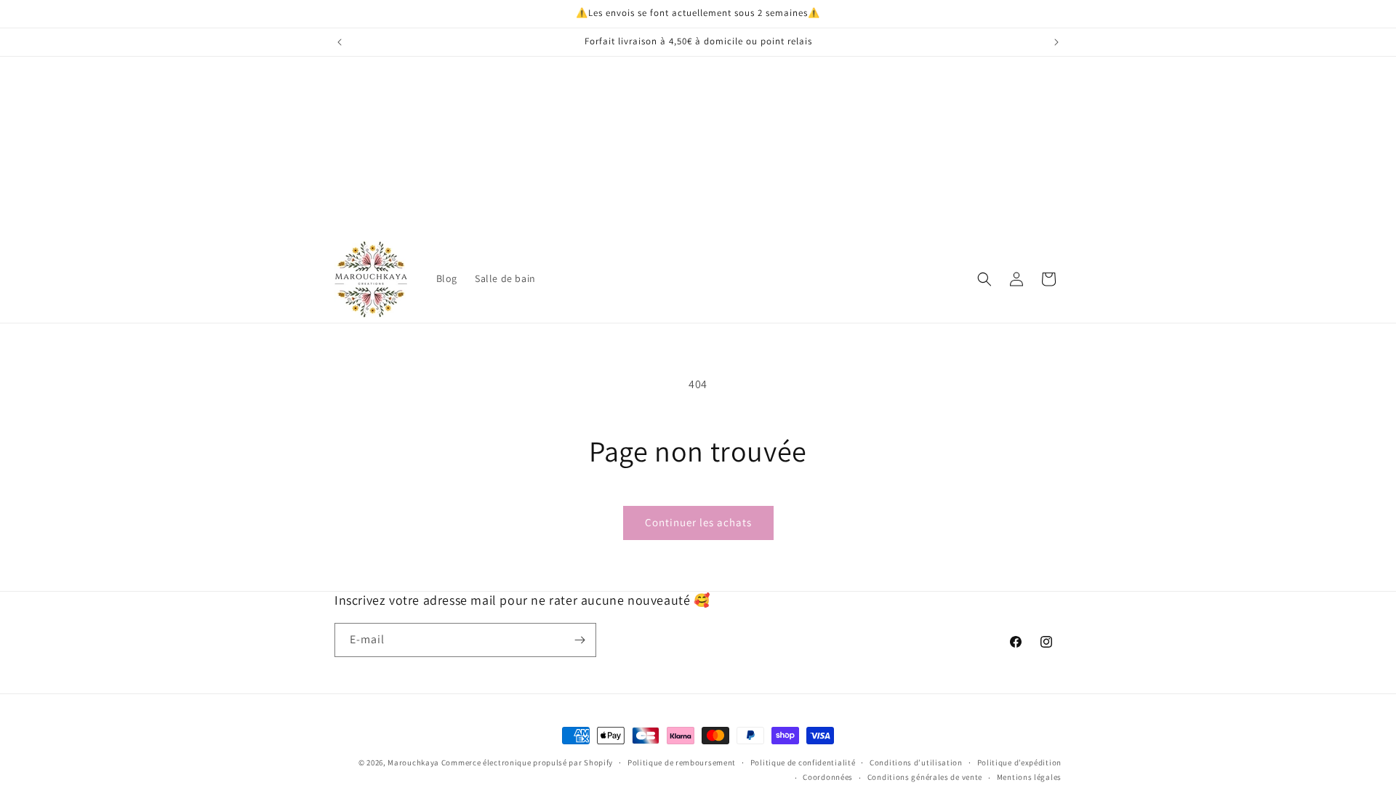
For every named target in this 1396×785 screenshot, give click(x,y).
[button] (984, 279)
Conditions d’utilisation (916, 762)
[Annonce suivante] (1056, 42)
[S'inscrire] (579, 640)
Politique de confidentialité (803, 762)
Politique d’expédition (1019, 762)
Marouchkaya (413, 762)
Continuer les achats (698, 522)
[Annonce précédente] (340, 42)
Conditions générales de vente (924, 777)
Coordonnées (828, 777)
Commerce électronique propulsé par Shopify (527, 762)
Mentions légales (1029, 777)
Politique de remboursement (681, 762)
